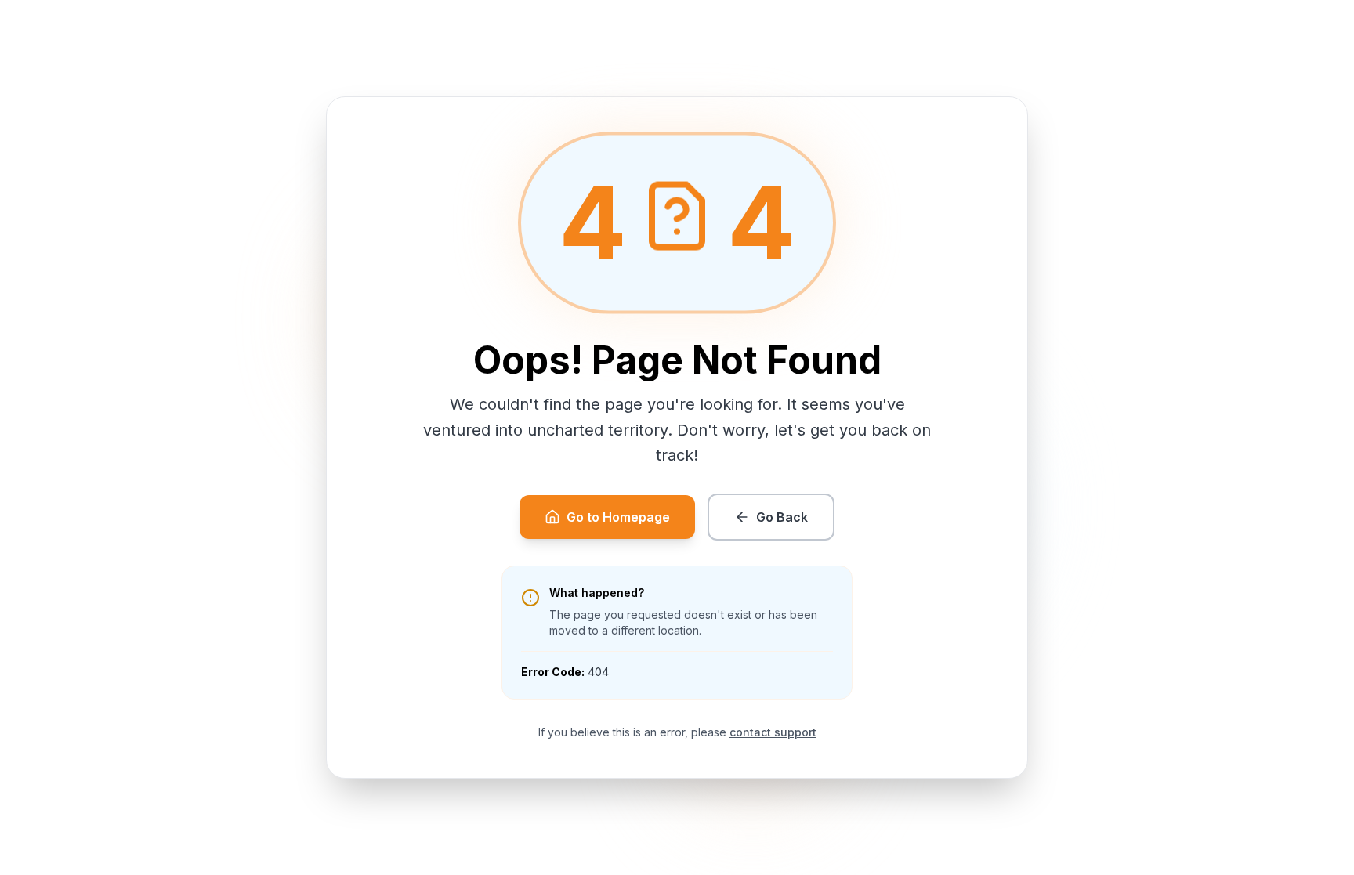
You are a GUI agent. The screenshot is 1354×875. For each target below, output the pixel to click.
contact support (772, 732)
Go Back (782, 517)
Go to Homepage (618, 517)
